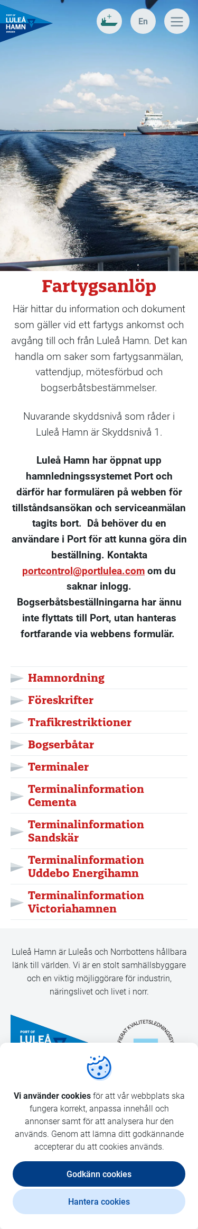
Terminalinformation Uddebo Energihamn (86, 866)
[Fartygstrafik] (109, 21)
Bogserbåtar (61, 744)
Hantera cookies (99, 1201)
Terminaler (58, 766)
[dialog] (99, 1136)
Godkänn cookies (99, 1173)
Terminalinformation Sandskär (86, 831)
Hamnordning (66, 677)
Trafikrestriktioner (79, 722)
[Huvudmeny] (177, 21)
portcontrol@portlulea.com (83, 570)
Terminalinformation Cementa (86, 795)
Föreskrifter (60, 700)
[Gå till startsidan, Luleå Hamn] (26, 23)
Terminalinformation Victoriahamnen (86, 902)
